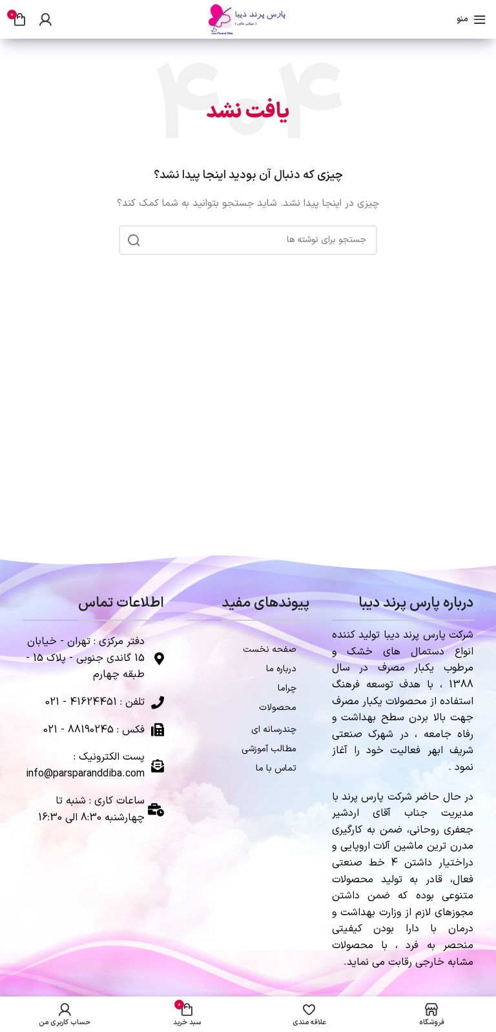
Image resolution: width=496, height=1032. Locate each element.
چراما (287, 688)
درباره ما (281, 669)
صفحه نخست (269, 649)
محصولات (277, 707)
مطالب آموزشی (269, 749)
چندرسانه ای (273, 729)
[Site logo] (248, 19)
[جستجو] (134, 240)
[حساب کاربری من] (45, 19)
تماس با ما (276, 768)
